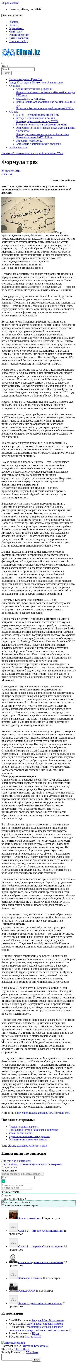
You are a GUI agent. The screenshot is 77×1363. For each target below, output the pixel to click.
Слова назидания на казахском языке (40, 1262)
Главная (13, 21)
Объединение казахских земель (28, 1139)
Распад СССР (26, 1290)
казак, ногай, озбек (20, 1133)
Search (5, 65)
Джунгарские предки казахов (45, 1323)
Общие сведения (19, 34)
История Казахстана (35, 1345)
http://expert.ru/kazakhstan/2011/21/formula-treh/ (42, 1112)
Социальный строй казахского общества (33, 1129)
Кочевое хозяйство (29, 1218)
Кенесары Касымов (30, 1278)
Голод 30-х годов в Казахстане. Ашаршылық (36, 82)
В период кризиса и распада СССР (37, 121)
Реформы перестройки (29, 140)
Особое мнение (18, 147)
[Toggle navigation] (2, 63)
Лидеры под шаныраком (23, 1126)
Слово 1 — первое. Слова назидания (40, 1246)
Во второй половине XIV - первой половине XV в (32, 153)
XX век (13, 111)
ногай (43, 1145)
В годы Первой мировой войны (35, 118)
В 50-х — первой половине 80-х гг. (37, 114)
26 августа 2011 (10, 170)
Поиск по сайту (18, 41)
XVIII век (14, 85)
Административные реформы (34, 88)
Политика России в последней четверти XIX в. (45, 108)
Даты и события (18, 37)
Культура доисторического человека (40, 1303)
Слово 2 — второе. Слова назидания (40, 1230)
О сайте (13, 25)
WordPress (32, 1352)
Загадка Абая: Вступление (48, 1320)
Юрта (35, 1333)
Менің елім (15, 31)
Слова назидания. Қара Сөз (25, 79)
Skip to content (9, 2)
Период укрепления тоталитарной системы (42, 134)
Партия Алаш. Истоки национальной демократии (31, 1164)
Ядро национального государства (29, 1136)
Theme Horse (22, 1349)
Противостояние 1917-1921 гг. (34, 137)
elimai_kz (6, 174)
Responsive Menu (12, 15)
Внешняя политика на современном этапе (41, 124)
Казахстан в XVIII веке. (30, 98)
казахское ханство (27, 1145)
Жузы (11, 1145)
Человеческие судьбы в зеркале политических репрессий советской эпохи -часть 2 (40, 1328)
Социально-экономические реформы (38, 143)
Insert (36, 1359)
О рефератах (16, 28)
